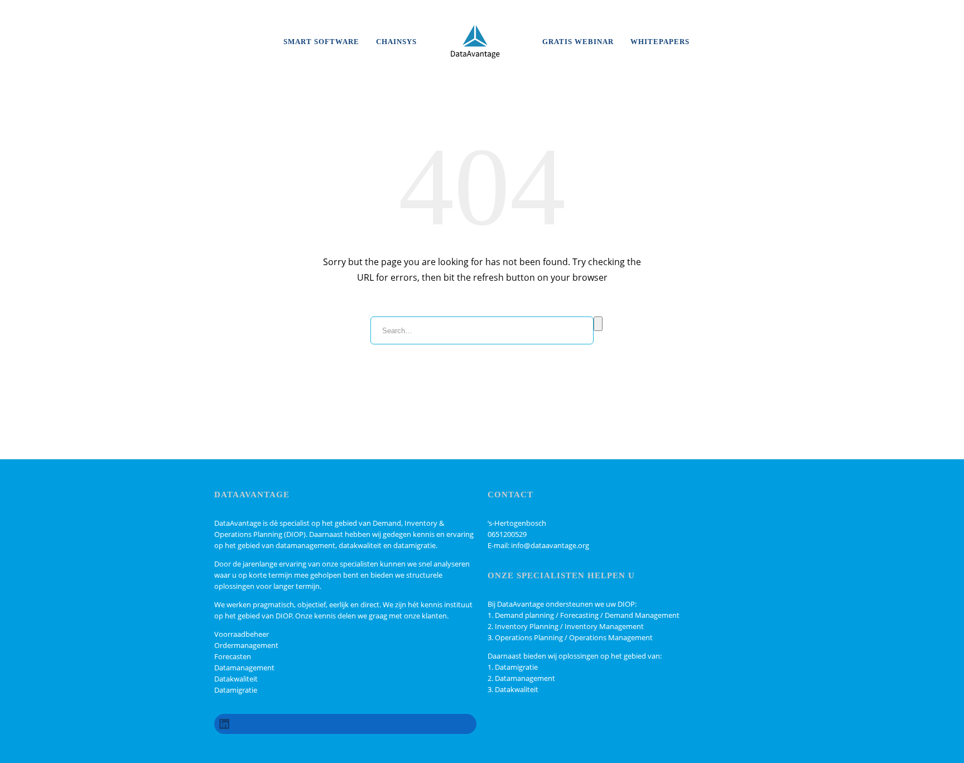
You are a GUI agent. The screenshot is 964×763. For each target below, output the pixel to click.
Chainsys (396, 41)
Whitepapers (660, 41)
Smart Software (321, 41)
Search (598, 323)
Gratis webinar (578, 41)
